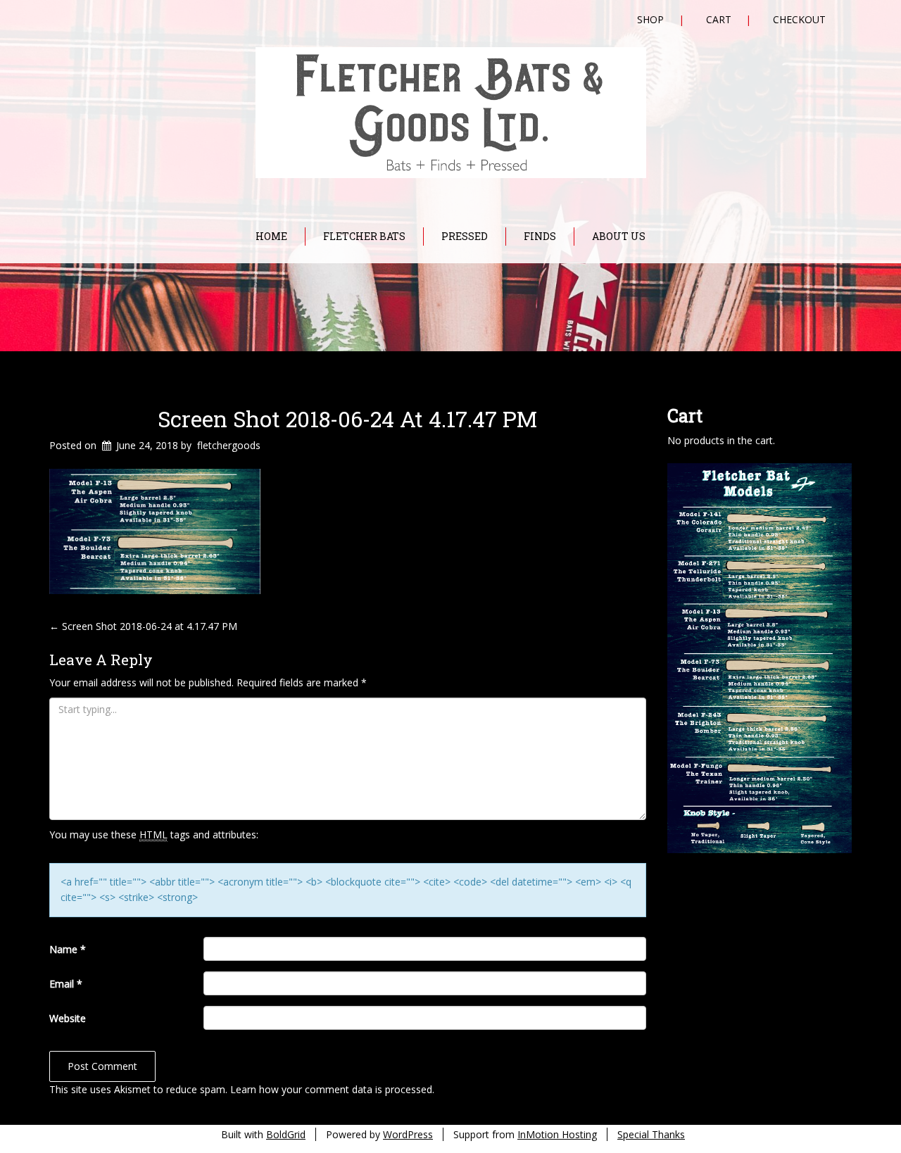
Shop (650, 19)
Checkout (799, 19)
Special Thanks (651, 1134)
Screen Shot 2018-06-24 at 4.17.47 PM (347, 419)
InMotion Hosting (557, 1134)
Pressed (464, 236)
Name (67, 949)
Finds (540, 236)
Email (65, 983)
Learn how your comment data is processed (331, 1089)
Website (67, 1018)
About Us (618, 236)
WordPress (408, 1134)
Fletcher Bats (364, 236)
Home (271, 236)
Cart (718, 19)
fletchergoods (228, 445)
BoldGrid (285, 1134)
